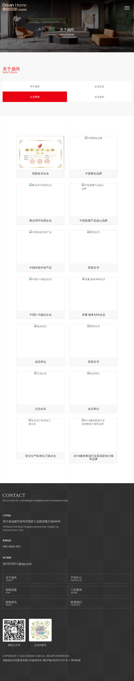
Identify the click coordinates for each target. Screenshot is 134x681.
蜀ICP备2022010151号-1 (56, 660)
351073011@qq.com (17, 563)
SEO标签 (76, 660)
